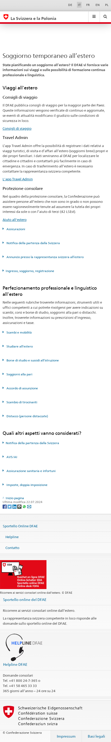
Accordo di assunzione (22, 388)
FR (88, 5)
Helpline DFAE (15, 664)
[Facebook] (5, 506)
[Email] (29, 506)
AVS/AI (11, 457)
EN (98, 5)
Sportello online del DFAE (24, 599)
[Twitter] (9, 506)
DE (70, 5)
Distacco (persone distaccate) (27, 416)
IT (79, 5)
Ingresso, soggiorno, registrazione (30, 271)
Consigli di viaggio (17, 128)
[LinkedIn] (14, 506)
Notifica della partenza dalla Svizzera (33, 243)
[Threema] (19, 506)
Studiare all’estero (19, 346)
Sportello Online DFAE (20, 526)
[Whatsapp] (24, 506)
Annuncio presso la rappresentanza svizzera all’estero (45, 257)
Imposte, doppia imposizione (26, 485)
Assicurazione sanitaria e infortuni (31, 471)
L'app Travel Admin (18, 179)
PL (106, 5)
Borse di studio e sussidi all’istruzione (32, 360)
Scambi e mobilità (19, 332)
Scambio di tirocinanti (21, 402)
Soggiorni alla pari (19, 374)
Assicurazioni (15, 229)
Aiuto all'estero (15, 220)
